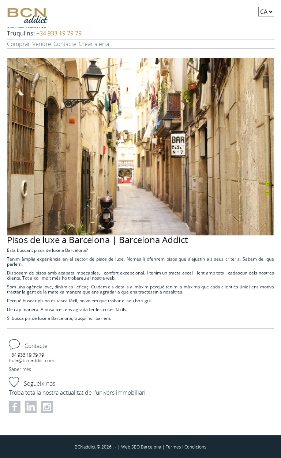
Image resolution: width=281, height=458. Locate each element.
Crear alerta (94, 44)
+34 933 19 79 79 (59, 33)
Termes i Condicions (186, 447)
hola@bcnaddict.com (31, 360)
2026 (107, 447)
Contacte (64, 44)
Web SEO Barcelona (141, 447)
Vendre (41, 44)
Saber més (20, 369)
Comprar (18, 44)
